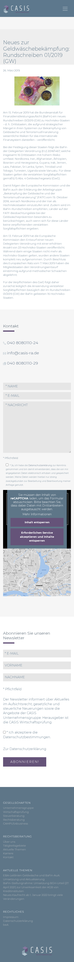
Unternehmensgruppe (18, 807)
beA (5, 924)
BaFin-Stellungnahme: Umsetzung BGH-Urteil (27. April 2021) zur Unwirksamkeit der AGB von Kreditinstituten (36, 887)
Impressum (10, 917)
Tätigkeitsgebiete (14, 845)
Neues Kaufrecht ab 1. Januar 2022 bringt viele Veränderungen (33, 896)
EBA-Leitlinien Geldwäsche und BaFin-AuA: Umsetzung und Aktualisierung (31, 877)
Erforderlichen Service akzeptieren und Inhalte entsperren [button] (37, 536)
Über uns (9, 841)
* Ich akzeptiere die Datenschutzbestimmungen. (27, 734)
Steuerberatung (13, 815)
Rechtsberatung (14, 819)
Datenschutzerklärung (40, 465)
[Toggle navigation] (65, 9)
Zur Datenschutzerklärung (24, 749)
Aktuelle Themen (14, 849)
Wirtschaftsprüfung (16, 811)
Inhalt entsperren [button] (37, 522)
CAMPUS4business (15, 823)
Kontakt (8, 857)
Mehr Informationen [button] (37, 514)
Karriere (8, 853)
